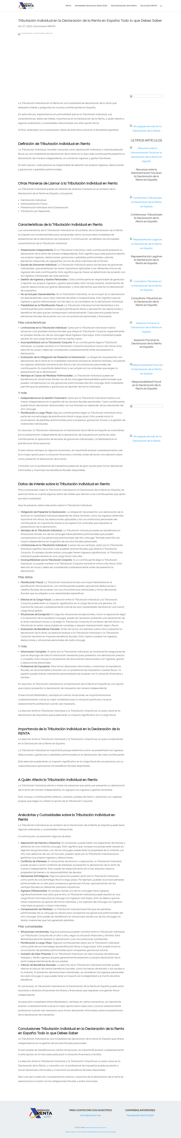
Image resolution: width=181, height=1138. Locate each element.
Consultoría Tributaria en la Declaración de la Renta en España (146, 302)
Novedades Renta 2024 (140, 1115)
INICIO (68, 6)
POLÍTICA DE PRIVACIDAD (87, 1132)
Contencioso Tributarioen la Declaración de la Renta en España (146, 218)
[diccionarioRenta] (146, 406)
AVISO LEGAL (70, 1132)
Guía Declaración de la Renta (124, 6)
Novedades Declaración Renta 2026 (91, 6)
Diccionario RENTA (148, 6)
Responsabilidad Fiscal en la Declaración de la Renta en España (146, 385)
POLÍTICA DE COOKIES (107, 1132)
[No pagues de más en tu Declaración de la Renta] (146, 130)
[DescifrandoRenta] (146, 96)
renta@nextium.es (90, 1115)
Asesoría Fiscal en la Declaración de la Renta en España (146, 343)
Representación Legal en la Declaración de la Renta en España (146, 260)
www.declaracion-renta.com (95, 1128)
